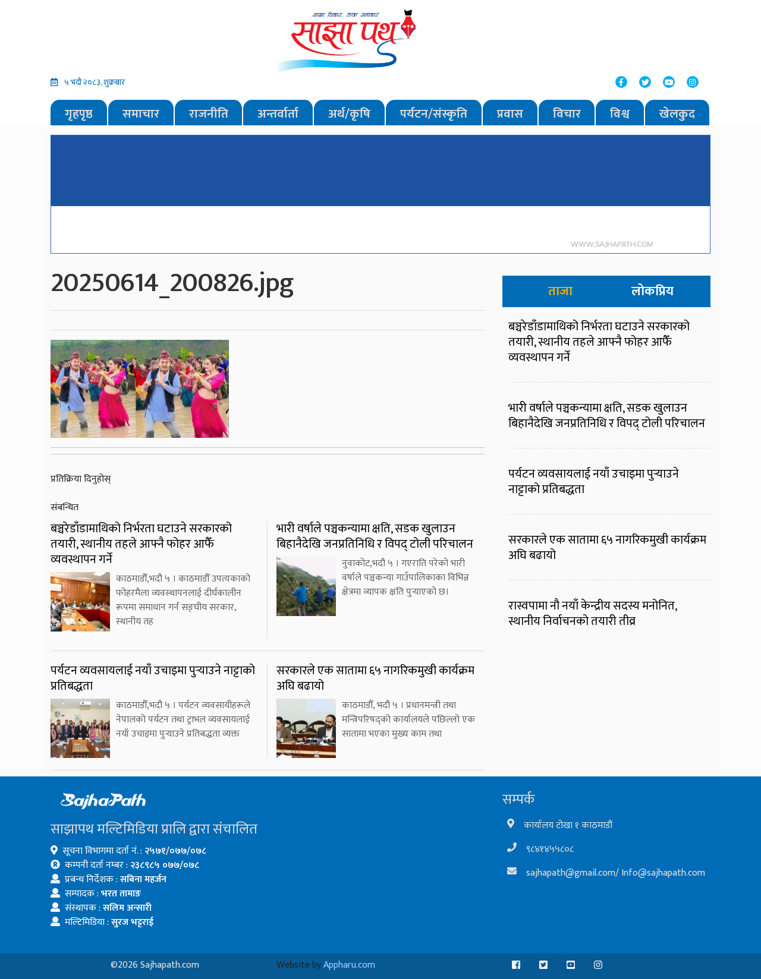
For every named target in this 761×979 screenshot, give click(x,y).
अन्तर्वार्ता (277, 113)
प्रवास (510, 113)
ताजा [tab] (560, 291)
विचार (567, 113)
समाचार (140, 113)
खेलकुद (677, 113)
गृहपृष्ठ (79, 113)
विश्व (620, 113)
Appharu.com (349, 965)
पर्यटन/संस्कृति (433, 113)
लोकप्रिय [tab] (652, 291)
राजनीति (208, 113)
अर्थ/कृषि (349, 113)
